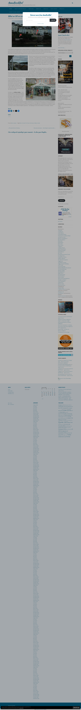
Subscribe (53, 20)
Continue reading (40, 23)
